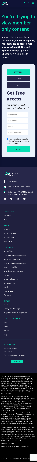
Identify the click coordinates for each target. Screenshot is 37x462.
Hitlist (6, 220)
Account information (11, 279)
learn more (16, 361)
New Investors (9, 305)
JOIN (18, 85)
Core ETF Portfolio (10, 267)
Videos (6, 327)
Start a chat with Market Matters (19, 187)
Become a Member (11, 348)
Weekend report (9, 241)
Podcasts (7, 275)
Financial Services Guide (18, 392)
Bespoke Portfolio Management (15, 313)
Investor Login (9, 291)
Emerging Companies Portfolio (15, 263)
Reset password (9, 283)
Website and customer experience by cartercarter (17, 458)
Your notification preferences (14, 355)
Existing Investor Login (12, 309)
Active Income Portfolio (12, 259)
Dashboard (8, 215)
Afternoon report (10, 233)
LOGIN (18, 78)
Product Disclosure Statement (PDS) (16, 407)
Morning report (9, 237)
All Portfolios (8, 251)
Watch (6, 287)
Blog (5, 334)
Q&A (5, 323)
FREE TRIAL (18, 72)
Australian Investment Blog (13, 271)
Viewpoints (7, 295)
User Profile (8, 352)
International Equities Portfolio (15, 255)
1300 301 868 (12, 182)
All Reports (8, 229)
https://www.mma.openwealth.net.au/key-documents (18, 424)
